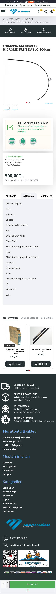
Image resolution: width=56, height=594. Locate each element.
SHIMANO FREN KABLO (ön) (41, 350)
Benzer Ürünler (10, 318)
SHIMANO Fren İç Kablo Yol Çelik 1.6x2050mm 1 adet (15, 351)
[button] (6, 79)
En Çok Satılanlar (29, 318)
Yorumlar (46, 196)
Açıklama (11, 196)
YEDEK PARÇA (14, 19)
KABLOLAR (28, 19)
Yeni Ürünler (47, 318)
